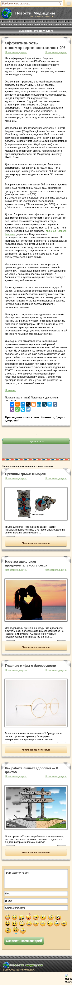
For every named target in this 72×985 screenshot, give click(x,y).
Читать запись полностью (36, 543)
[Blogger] (33, 403)
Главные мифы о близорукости (30, 665)
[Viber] (12, 408)
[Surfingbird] (49, 403)
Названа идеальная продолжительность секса (26, 563)
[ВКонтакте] (12, 403)
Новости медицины (56, 52)
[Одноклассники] (17, 403)
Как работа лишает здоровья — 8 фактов (31, 770)
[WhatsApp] (17, 408)
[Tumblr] (55, 403)
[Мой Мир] (23, 403)
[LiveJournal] (44, 403)
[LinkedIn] (39, 403)
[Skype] (23, 408)
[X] (28, 403)
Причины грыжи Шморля (25, 474)
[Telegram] (28, 408)
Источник (10, 390)
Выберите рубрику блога (36, 30)
